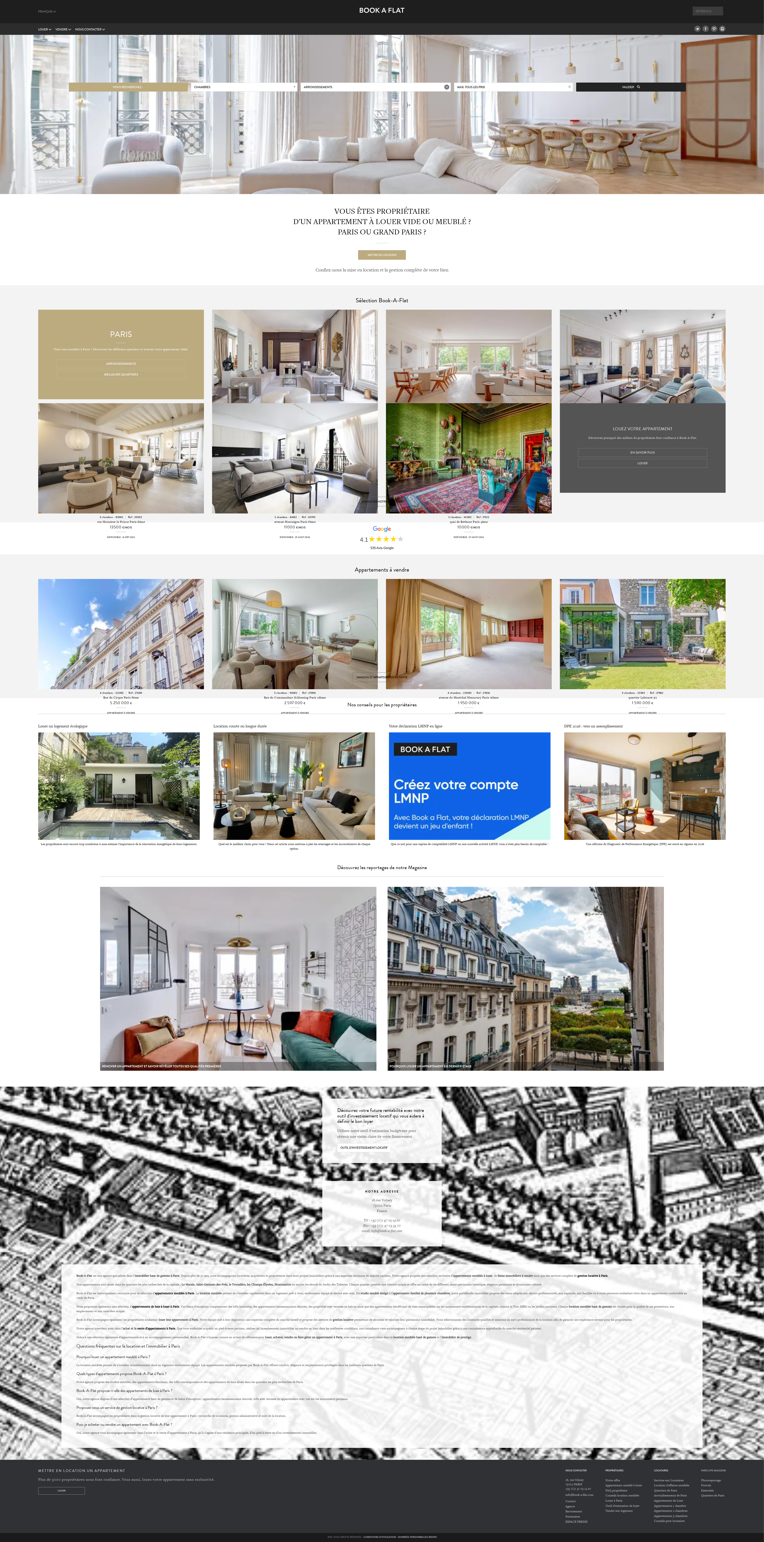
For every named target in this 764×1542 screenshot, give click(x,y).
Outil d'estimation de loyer (622, 1506)
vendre (62, 29)
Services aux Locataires (669, 1480)
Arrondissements (318, 87)
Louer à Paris (613, 1500)
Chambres (202, 87)
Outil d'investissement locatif (364, 1148)
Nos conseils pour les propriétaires (382, 705)
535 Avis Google (382, 548)
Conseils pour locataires (669, 1521)
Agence (570, 1506)
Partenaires (572, 1516)
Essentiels (707, 1490)
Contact (570, 1501)
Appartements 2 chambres (670, 1511)
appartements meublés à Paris (174, 1293)
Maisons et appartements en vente (382, 677)
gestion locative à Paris (593, 1276)
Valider (628, 87)
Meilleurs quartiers (121, 374)
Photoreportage (711, 1480)
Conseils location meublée (622, 1495)
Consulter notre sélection (382, 502)
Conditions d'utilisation (379, 1537)
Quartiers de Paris (665, 1490)
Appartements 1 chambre (670, 1506)
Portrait (706, 1485)
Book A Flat (382, 13)
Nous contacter (88, 29)
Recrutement (573, 1511)
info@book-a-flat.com (579, 1495)
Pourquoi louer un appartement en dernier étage (431, 1066)
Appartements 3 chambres (670, 1516)
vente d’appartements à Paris (156, 1328)
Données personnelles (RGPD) (417, 1537)
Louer (43, 29)
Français (45, 11)
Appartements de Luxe (668, 1500)
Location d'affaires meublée (671, 1485)
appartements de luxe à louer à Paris (155, 1306)
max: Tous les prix (471, 87)
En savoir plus (642, 452)
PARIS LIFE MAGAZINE (713, 1470)
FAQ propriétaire (616, 1490)
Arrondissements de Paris (670, 1495)
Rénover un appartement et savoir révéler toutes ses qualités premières (161, 1066)
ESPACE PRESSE (576, 1522)
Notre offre (612, 1480)
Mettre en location (382, 255)
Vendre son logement (619, 1511)
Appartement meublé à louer (623, 1485)
